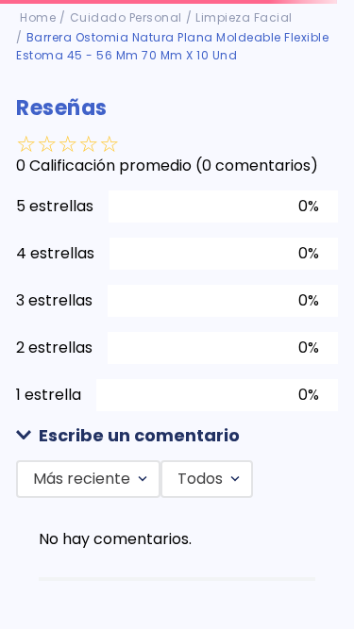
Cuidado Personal (126, 17)
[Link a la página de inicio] (37, 18)
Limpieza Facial (244, 17)
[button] (176, 436)
